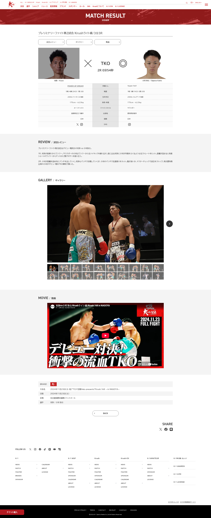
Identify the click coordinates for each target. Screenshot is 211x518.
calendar (46, 464)
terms (92, 510)
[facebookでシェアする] (166, 429)
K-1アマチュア (54, 2)
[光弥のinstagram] (82, 124)
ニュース (44, 6)
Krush (38, 2)
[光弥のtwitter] (78, 124)
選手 (28, 6)
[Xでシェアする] (160, 429)
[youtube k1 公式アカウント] (54, 449)
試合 (22, 6)
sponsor (19, 479)
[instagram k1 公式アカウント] (35, 449)
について (98, 6)
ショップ (35, 6)
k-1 (180, 458)
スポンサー (73, 6)
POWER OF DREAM (75, 86)
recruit (112, 510)
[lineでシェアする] (171, 429)
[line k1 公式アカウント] (50, 449)
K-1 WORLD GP (29, 2)
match (18, 468)
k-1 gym (177, 474)
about (44, 468)
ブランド (63, 6)
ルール (82, 6)
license (45, 472)
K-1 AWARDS (73, 2)
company (123, 510)
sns (88, 6)
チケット (12, 512)
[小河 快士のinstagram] (129, 124)
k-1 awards (179, 466)
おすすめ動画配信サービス (188, 502)
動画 (107, 42)
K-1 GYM (109, 6)
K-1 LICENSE (120, 6)
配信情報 (53, 6)
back (105, 413)
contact (102, 510)
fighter (18, 472)
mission (133, 510)
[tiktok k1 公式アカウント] (45, 449)
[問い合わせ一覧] (192, 2)
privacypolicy (80, 510)
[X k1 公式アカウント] (30, 449)
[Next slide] (169, 223)
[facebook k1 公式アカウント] (40, 449)
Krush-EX (45, 2)
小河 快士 (59, 402)
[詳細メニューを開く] (206, 4)
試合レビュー (51, 42)
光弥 (52, 402)
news (17, 464)
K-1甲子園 (63, 2)
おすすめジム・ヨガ (173, 502)
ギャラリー (80, 42)
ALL (21, 2)
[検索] (187, 3)
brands (18, 475)
